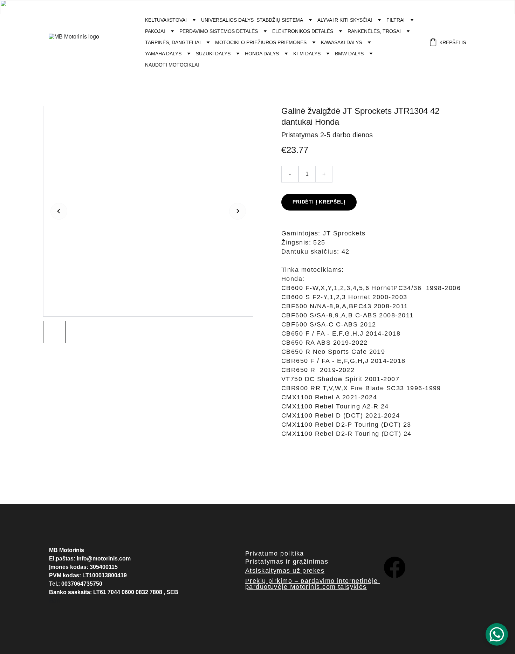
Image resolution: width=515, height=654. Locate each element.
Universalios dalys (227, 20)
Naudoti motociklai (172, 65)
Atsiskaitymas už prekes (284, 570)
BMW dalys (349, 53)
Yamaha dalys (163, 53)
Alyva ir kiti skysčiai (344, 20)
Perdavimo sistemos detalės (218, 31)
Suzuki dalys (213, 53)
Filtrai (395, 20)
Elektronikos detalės (302, 31)
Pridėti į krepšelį (319, 202)
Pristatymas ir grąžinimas (286, 561)
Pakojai (155, 31)
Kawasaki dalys (341, 42)
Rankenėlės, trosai (374, 31)
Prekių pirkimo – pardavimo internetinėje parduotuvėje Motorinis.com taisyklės (312, 583)
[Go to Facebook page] (394, 567)
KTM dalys (307, 53)
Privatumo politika (274, 553)
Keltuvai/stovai (166, 20)
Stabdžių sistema (279, 20)
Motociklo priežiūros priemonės (261, 42)
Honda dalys (262, 53)
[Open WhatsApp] (497, 634)
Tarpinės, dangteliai (173, 42)
